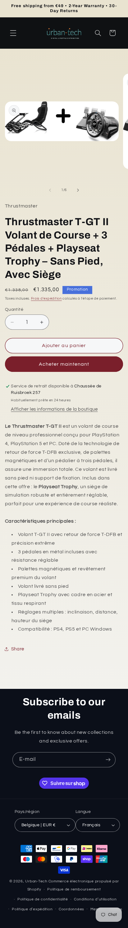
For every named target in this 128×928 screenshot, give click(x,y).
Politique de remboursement (74, 889)
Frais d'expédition (46, 298)
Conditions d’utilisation (95, 899)
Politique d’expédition (32, 909)
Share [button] (17, 649)
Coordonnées (71, 909)
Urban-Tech (36, 881)
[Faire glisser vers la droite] (78, 190)
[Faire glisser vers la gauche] (50, 190)
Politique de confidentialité (42, 899)
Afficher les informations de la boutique (54, 409)
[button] (13, 33)
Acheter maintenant (64, 364)
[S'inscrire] (108, 759)
